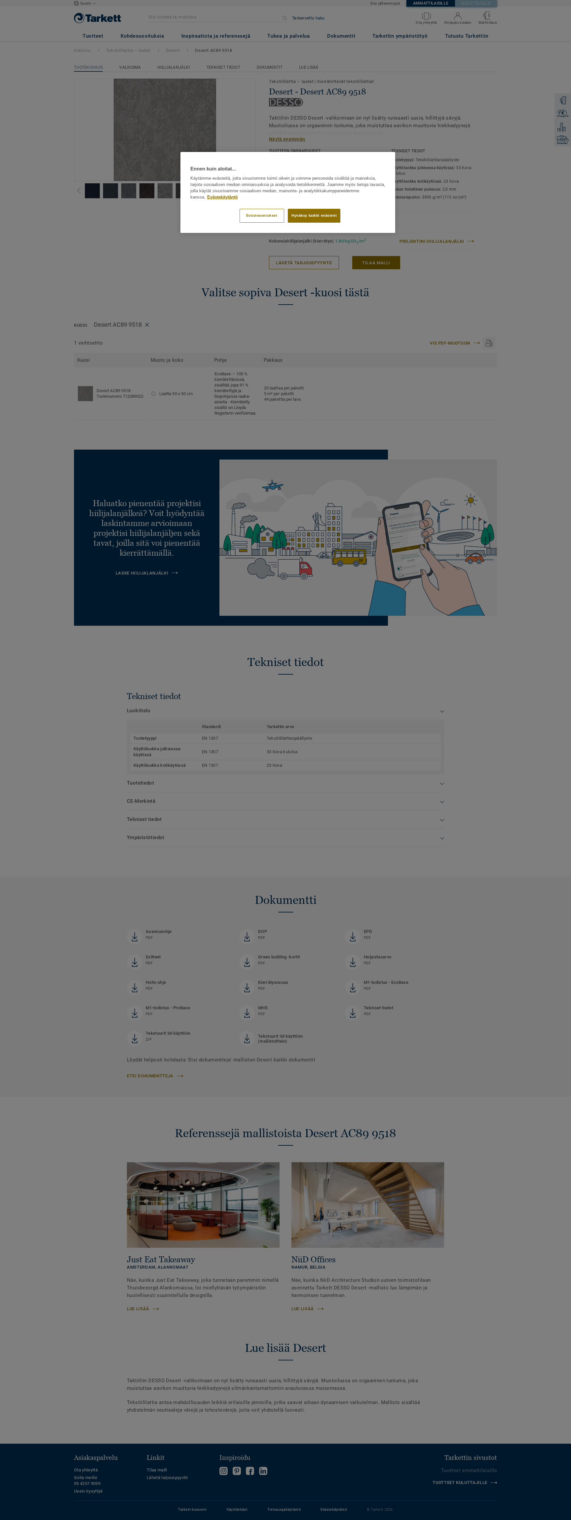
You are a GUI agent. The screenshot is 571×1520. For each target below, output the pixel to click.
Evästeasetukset (262, 215)
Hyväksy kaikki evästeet (314, 215)
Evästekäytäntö (222, 197)
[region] (287, 192)
